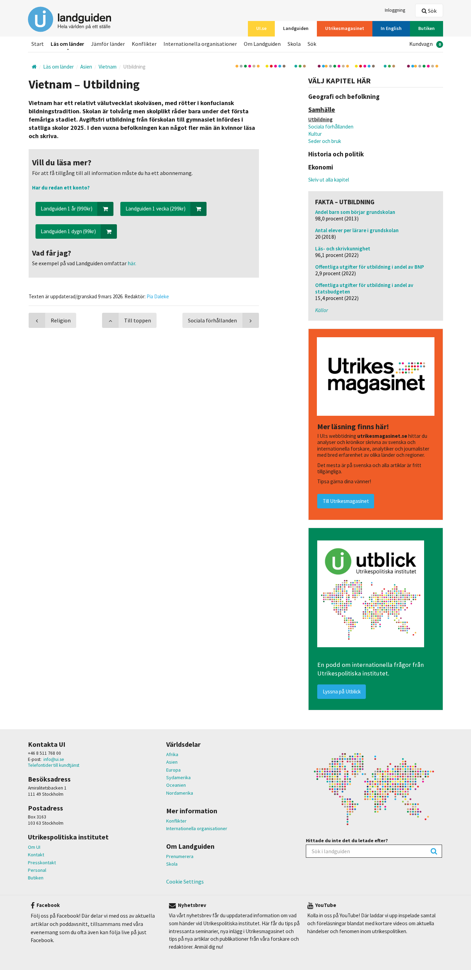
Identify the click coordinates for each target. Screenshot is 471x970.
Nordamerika (179, 793)
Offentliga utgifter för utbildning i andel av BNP (369, 267)
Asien (172, 762)
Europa (173, 770)
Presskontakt (42, 862)
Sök (432, 10)
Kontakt (36, 855)
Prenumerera (179, 856)
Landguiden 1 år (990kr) (66, 208)
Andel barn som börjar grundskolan (355, 212)
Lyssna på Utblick (342, 691)
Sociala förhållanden (330, 126)
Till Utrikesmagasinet (346, 501)
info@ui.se (53, 759)
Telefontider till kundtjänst (53, 765)
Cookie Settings (185, 881)
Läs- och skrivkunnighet (342, 248)
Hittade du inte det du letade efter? (347, 840)
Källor (321, 310)
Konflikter (176, 821)
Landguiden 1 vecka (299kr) (156, 208)
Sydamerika (178, 777)
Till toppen (137, 320)
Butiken (35, 878)
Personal (37, 870)
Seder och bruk (324, 141)
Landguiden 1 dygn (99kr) (68, 231)
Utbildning (320, 119)
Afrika (172, 754)
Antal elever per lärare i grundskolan (357, 230)
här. (131, 263)
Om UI (34, 847)
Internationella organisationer (196, 828)
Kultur (315, 134)
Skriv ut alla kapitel (328, 179)
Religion (61, 320)
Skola (172, 864)
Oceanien (176, 785)
